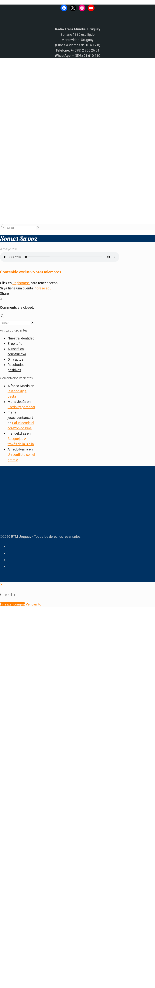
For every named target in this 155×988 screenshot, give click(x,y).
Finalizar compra (12, 604)
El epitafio (15, 344)
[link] (38, 227)
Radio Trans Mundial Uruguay (47, 928)
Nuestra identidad (21, 338)
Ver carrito (33, 604)
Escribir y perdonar (21, 407)
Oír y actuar (16, 359)
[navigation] (77, 594)
